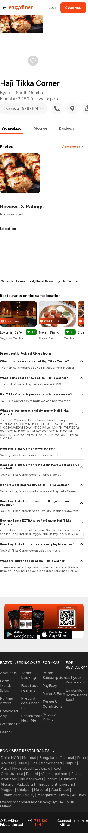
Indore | (53, 779)
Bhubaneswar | (32, 779)
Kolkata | (8, 763)
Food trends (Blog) (6, 686)
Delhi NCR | (11, 757)
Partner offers (7, 700)
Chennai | (68, 757)
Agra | (6, 768)
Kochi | (59, 768)
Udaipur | (25, 789)
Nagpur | (8, 789)
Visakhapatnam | (55, 773)
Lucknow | (43, 768)
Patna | (77, 773)
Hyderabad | (23, 768)
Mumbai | (30, 757)
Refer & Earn (54, 693)
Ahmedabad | (52, 763)
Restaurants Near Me (32, 718)
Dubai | (23, 763)
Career (6, 732)
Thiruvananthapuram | (55, 784)
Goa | (35, 763)
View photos (71, 146)
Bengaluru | (49, 757)
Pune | (82, 757)
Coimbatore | (13, 773)
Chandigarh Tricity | (18, 795)
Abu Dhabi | (61, 789)
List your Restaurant (75, 680)
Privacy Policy (49, 717)
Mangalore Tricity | (54, 795)
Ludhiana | (70, 779)
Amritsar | (10, 779)
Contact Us (10, 724)
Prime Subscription (54, 675)
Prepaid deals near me (30, 703)
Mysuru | (8, 784)
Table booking (28, 675)
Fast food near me (29, 688)
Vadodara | (25, 784)
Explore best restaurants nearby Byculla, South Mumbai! (37, 804)
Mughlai (7, 98)
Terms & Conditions (53, 704)
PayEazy (50, 685)
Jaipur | (71, 763)
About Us (8, 672)
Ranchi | (33, 773)
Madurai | (42, 789)
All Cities (78, 795)
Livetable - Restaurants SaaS (76, 695)
